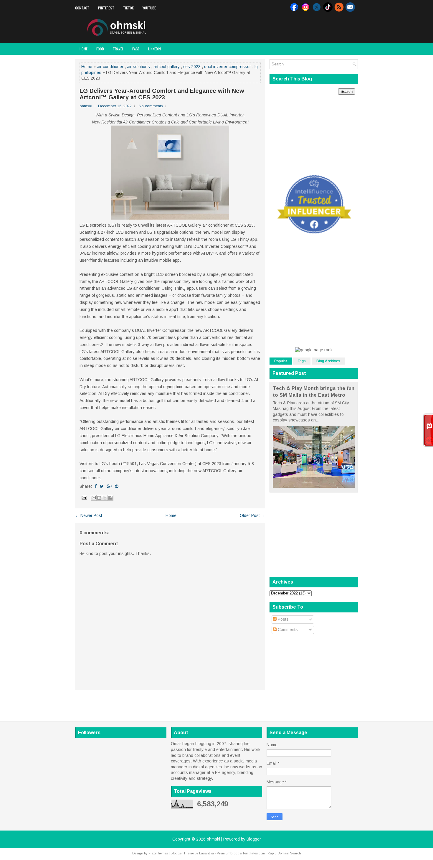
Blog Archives (328, 361)
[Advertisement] (289, 28)
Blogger (254, 839)
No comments (151, 106)
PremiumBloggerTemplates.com (241, 853)
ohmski (213, 839)
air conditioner (110, 66)
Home (83, 48)
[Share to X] (105, 498)
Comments (287, 629)
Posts (283, 619)
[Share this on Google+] (109, 486)
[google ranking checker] (314, 349)
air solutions (138, 66)
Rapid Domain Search (284, 853)
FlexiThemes (158, 853)
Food (100, 48)
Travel (118, 48)
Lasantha (206, 853)
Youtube (149, 7)
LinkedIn (154, 48)
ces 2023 (192, 66)
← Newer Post (88, 515)
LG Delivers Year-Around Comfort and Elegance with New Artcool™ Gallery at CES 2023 (162, 94)
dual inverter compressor (227, 66)
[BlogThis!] (99, 498)
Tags (302, 361)
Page (135, 48)
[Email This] (94, 498)
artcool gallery (166, 66)
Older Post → (252, 515)
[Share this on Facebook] (95, 486)
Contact (82, 7)
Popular (280, 361)
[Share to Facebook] (110, 498)
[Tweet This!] (101, 486)
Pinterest (106, 7)
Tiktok (128, 7)
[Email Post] (84, 497)
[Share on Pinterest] (116, 486)
